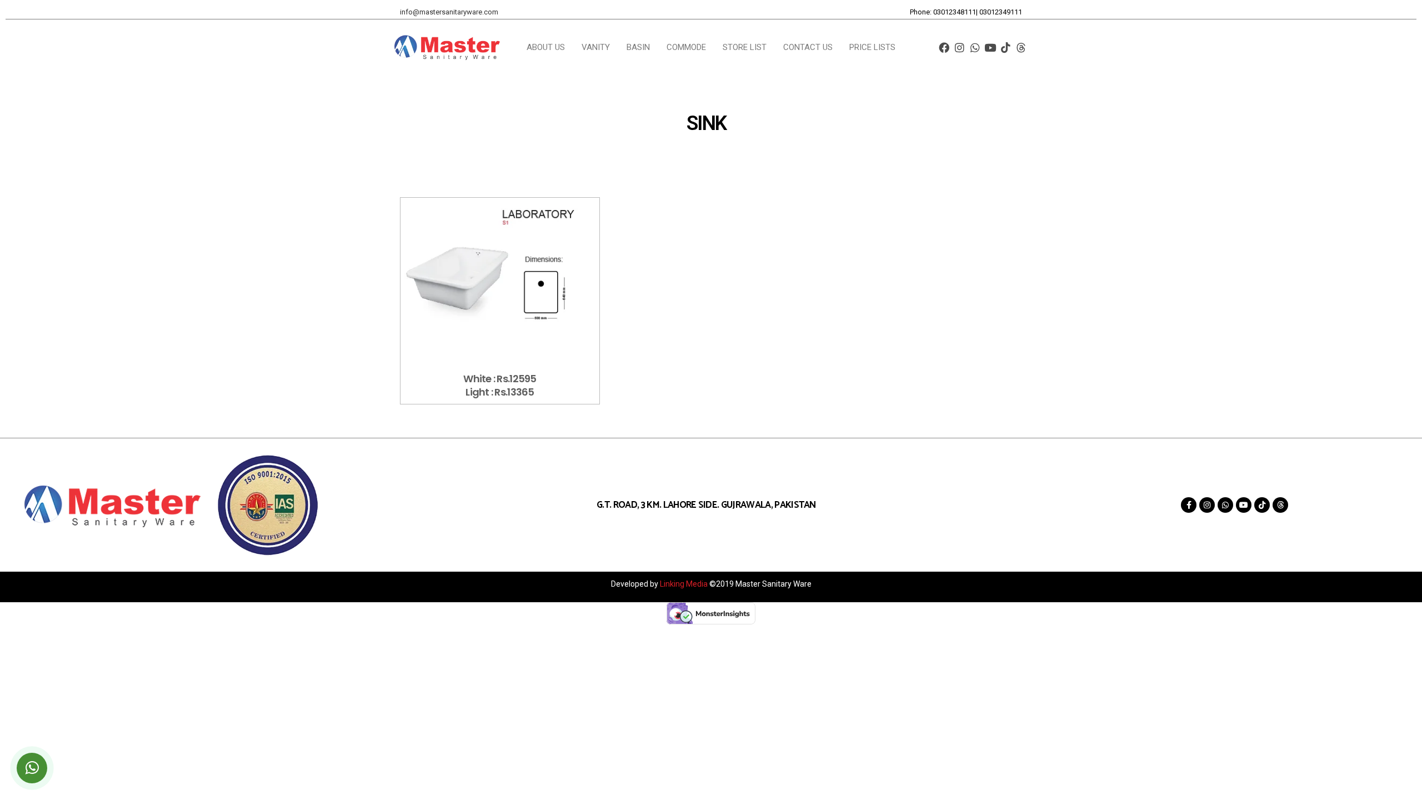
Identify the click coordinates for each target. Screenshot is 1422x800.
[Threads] (1021, 47)
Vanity (596, 47)
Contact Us (808, 47)
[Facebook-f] (1188, 505)
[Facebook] (944, 47)
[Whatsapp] (975, 47)
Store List (745, 47)
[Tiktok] (1005, 47)
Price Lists (872, 47)
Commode (686, 47)
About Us (546, 47)
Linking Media (684, 583)
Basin (638, 47)
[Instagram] (959, 47)
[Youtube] (990, 47)
